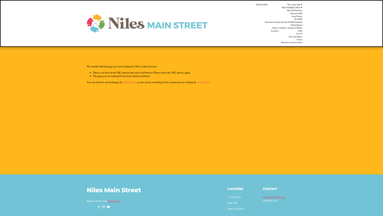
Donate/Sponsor (296, 25)
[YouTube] (108, 206)
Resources (275, 30)
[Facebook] (98, 206)
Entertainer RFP (296, 13)
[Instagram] (103, 206)
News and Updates (295, 36)
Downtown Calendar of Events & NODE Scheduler (283, 22)
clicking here (129, 82)
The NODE (298, 19)
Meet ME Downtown (294, 10)
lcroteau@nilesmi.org (274, 197)
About (300, 30)
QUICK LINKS (262, 4)
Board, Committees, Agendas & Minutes (287, 27)
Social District (297, 16)
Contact (299, 39)
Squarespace (114, 201)
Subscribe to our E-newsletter (291, 42)
